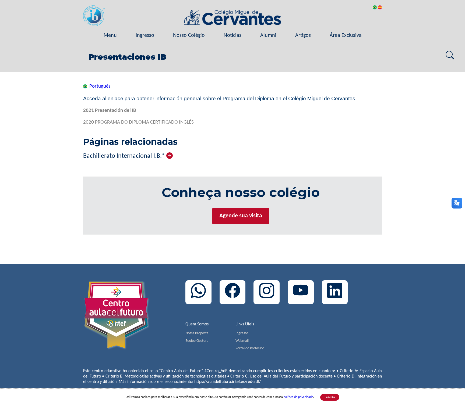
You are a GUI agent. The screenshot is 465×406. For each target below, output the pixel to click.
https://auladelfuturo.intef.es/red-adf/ (227, 382)
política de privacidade (298, 397)
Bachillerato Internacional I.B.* (124, 156)
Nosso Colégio (189, 35)
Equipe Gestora (197, 341)
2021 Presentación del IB (109, 110)
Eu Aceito (330, 397)
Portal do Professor (249, 348)
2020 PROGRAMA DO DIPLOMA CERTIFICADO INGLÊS (138, 122)
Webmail (242, 341)
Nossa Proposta (197, 333)
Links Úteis (244, 324)
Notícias (232, 35)
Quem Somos (197, 324)
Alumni (268, 35)
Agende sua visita (240, 216)
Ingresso (145, 35)
